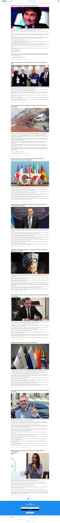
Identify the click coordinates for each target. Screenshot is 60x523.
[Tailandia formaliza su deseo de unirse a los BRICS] (30, 356)
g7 (19, 201)
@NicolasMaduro (32, 148)
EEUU (16, 339)
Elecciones (17, 155)
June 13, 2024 (24, 57)
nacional (19, 102)
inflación (24, 59)
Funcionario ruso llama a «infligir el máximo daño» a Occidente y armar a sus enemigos (30, 295)
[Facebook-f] (11, 1)
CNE (12, 102)
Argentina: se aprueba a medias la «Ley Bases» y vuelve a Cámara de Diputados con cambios (29, 250)
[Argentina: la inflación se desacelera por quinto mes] (30, 17)
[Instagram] (13, 1)
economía (20, 59)
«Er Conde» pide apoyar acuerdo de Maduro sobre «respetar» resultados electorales (30, 391)
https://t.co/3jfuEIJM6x (29, 38)
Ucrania (28, 201)
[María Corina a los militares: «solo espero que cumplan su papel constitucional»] (30, 465)
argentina (13, 59)
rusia (25, 201)
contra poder (16, 59)
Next (31, 498)
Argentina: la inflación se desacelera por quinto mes (24, 5)
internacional (27, 59)
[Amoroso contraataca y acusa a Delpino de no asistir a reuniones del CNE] (30, 75)
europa (17, 201)
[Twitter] (12, 1)
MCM (20, 495)
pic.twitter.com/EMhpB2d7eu (37, 38)
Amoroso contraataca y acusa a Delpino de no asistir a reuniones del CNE (29, 63)
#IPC (20, 37)
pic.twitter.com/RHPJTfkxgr (19, 151)
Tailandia (27, 387)
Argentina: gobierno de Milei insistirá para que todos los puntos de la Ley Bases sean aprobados (29, 205)
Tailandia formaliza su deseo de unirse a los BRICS (24, 342)
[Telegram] (9, 1)
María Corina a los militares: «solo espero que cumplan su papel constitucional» (27, 451)
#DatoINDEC (13, 36)
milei (31, 59)
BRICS (12, 387)
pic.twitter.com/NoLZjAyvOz (15, 55)
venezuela (27, 102)
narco (26, 495)
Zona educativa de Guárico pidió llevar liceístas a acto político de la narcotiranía (28, 106)
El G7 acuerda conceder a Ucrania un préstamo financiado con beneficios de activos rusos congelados (27, 159)
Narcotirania (23, 102)
